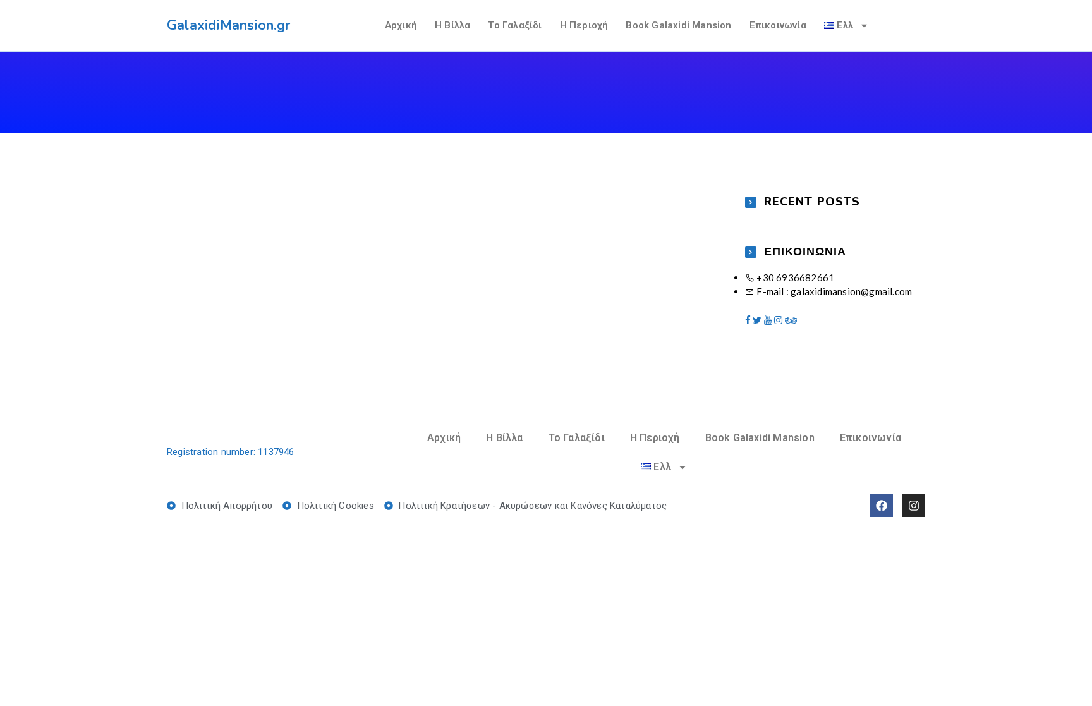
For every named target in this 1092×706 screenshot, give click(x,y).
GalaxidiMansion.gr (229, 25)
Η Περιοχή (584, 25)
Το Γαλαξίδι (515, 25)
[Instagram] (913, 505)
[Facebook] (881, 505)
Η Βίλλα (452, 25)
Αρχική (401, 25)
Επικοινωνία (777, 25)
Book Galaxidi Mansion (678, 25)
